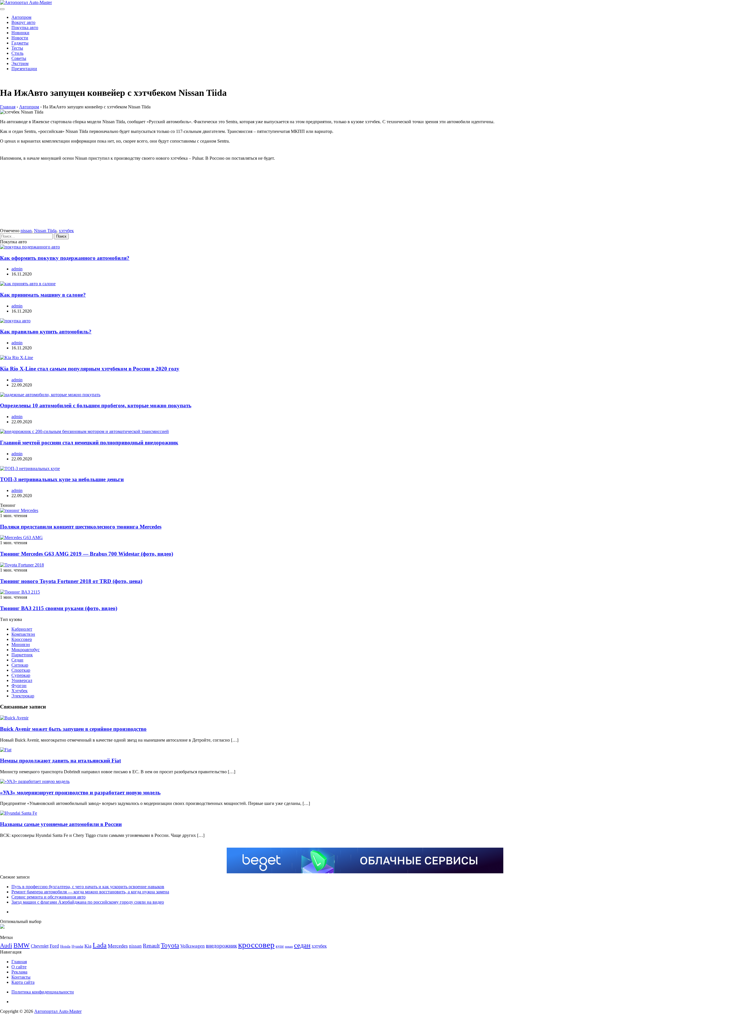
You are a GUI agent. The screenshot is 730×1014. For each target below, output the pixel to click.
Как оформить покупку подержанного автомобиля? (64, 258)
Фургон (19, 685)
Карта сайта (23, 982)
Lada (100, 945)
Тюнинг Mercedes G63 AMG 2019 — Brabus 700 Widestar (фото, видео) (86, 554)
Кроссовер (21, 639)
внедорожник (221, 946)
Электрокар (22, 695)
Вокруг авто (23, 22)
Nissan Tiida (45, 230)
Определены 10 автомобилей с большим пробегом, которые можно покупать (95, 405)
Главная (19, 961)
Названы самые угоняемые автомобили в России (61, 824)
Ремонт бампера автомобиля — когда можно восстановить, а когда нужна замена (90, 891)
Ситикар (19, 665)
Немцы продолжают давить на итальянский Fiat (60, 761)
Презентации (24, 68)
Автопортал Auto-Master (58, 1011)
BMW (21, 945)
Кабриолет (21, 629)
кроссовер (256, 944)
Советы (18, 58)
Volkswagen (192, 946)
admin (17, 268)
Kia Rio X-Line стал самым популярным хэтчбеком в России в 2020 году (89, 369)
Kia (88, 946)
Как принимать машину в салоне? (43, 295)
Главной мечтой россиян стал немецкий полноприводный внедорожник (89, 443)
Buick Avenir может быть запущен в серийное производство (73, 729)
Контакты (21, 977)
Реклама (19, 972)
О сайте (19, 966)
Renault (151, 946)
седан (302, 945)
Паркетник (22, 654)
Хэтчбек (19, 690)
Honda (65, 946)
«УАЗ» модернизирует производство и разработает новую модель (80, 793)
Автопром (21, 17)
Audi (6, 945)
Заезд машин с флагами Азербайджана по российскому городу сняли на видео (87, 902)
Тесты (17, 48)
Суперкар (20, 675)
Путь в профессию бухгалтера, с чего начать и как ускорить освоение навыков (87, 886)
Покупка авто (24, 27)
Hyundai (77, 946)
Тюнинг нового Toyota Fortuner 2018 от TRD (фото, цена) (71, 581)
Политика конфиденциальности (42, 991)
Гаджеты (20, 43)
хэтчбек (66, 230)
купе (280, 946)
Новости (19, 37)
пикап (289, 946)
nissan (26, 230)
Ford (54, 946)
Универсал (21, 680)
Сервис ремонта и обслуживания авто (48, 896)
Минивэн (20, 644)
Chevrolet (39, 946)
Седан (17, 659)
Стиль (17, 53)
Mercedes (118, 946)
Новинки (20, 32)
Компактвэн (23, 634)
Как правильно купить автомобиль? (46, 332)
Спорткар (20, 670)
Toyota (170, 945)
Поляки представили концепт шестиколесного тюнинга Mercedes (80, 527)
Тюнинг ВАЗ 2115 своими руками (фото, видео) (58, 608)
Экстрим (20, 63)
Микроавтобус (25, 649)
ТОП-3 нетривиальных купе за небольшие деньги (62, 479)
